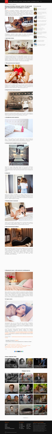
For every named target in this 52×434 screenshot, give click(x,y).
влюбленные (13, 345)
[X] (18, 351)
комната (12, 346)
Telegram (16, 340)
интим (29, 345)
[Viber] (20, 351)
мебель (16, 346)
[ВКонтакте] (14, 351)
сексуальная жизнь (8, 347)
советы (18, 347)
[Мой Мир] (17, 351)
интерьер (26, 345)
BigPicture (10, 4)
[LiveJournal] (19, 351)
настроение (20, 346)
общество (14, 4)
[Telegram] (22, 351)
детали (22, 345)
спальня (21, 347)
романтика (24, 346)
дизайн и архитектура (12, 344)
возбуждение (18, 345)
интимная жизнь (8, 346)
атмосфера (9, 345)
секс (9, 10)
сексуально (14, 347)
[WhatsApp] (21, 351)
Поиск (43, 1)
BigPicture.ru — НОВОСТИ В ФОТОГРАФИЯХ (39, 423)
